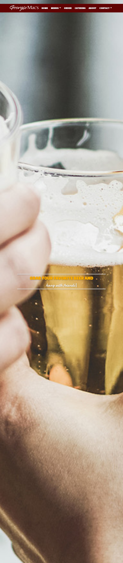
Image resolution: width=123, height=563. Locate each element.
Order (68, 8)
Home (45, 8)
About (92, 8)
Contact (104, 8)
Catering (80, 8)
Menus (55, 8)
